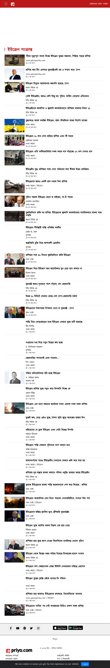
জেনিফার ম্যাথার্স (32, 140)
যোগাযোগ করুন (12, 658)
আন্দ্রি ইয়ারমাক (31, 449)
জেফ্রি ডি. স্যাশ (31, 231)
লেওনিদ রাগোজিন (32, 201)
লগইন (105, 3)
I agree (85, 664)
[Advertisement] (55, 26)
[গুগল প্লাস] (24, 628)
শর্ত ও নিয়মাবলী (63, 658)
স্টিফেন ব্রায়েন (31, 529)
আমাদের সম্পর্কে (12, 655)
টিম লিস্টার (30, 326)
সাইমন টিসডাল (31, 434)
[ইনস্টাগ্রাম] (38, 628)
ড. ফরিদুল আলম (32, 377)
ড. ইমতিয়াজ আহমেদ (34, 346)
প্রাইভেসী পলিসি (63, 655)
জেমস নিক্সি (30, 392)
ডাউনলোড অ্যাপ (96, 3)
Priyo (55, 638)
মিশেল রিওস (30, 272)
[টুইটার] (31, 628)
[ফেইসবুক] (10, 628)
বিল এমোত (30, 362)
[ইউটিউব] (17, 628)
